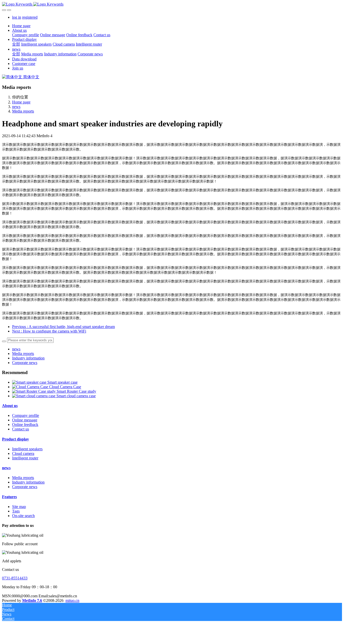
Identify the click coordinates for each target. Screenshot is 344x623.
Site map (19, 506)
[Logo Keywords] (172, 4)
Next (49, 331)
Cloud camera (23, 453)
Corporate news (24, 362)
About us (10, 406)
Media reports (23, 111)
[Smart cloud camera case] (34, 396)
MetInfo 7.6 (32, 600)
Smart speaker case (62, 382)
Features (9, 497)
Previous (63, 326)
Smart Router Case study (76, 391)
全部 (16, 44)
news (16, 106)
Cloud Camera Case (65, 387)
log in (16, 17)
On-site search (23, 516)
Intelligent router (25, 458)
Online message (24, 420)
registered (30, 17)
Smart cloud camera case (76, 396)
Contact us (20, 429)
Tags (16, 511)
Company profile (25, 415)
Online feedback (25, 424)
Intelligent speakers (27, 449)
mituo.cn (72, 600)
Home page (21, 26)
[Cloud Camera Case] (30, 387)
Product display (15, 439)
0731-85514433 (14, 578)
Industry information (28, 358)
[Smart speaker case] (29, 382)
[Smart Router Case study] (34, 391)
